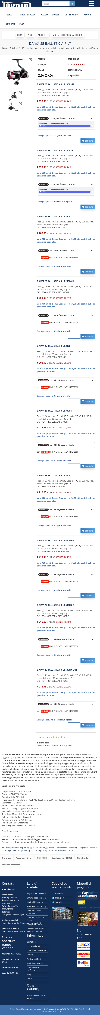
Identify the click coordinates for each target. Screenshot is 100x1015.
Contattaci (31, 942)
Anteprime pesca (34, 924)
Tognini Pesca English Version (36, 996)
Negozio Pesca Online (36, 893)
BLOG (21, 24)
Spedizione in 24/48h (62, 858)
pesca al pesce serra (58, 847)
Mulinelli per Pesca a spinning (15, 847)
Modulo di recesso (35, 963)
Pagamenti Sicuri (23, 858)
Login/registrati (33, 946)
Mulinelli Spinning (35, 902)
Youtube (59, 902)
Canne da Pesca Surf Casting (36, 918)
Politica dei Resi (34, 959)
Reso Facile (42, 858)
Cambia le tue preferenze (33, 968)
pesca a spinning (38, 847)
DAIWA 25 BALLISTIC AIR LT (60, 850)
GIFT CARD (10, 24)
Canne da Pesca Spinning (34, 911)
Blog (29, 974)
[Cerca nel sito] (72, 3)
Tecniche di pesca (26, 15)
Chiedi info (82, 858)
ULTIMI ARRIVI (72, 15)
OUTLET (56, 15)
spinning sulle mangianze (34, 850)
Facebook (59, 893)
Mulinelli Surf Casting (36, 906)
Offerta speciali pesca (36, 898)
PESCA (9, 15)
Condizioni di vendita (36, 950)
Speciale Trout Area (35, 928)
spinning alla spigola (78, 847)
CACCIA (44, 15)
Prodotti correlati (11, 864)
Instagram (59, 898)
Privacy (30, 954)
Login (29, 978)
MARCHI (88, 15)
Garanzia (6, 858)
